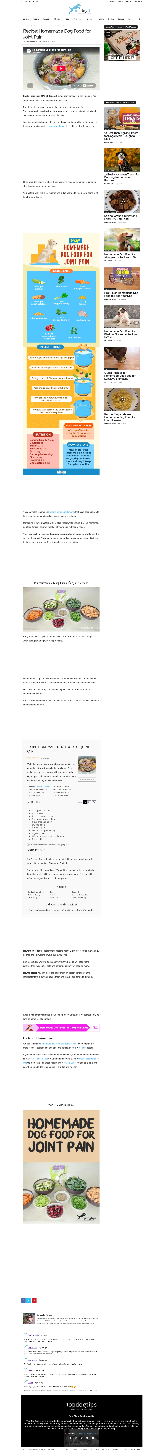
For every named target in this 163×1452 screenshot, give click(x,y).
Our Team (120, 2)
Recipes (46, 19)
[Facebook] (22, 2)
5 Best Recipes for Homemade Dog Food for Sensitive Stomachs (119, 375)
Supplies (77, 19)
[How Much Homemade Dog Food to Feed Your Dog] (122, 278)
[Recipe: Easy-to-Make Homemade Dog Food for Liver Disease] (122, 399)
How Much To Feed (39, 1059)
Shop (130, 19)
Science (26, 19)
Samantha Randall (31, 42)
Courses (121, 19)
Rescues (111, 19)
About (68, 1449)
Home (24, 26)
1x (85, 802)
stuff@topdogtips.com (87, 1433)
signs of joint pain (56, 126)
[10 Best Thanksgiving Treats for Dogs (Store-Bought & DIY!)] (122, 118)
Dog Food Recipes (34, 26)
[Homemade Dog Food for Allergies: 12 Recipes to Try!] (122, 239)
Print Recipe (87, 779)
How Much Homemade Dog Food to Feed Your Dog (121, 294)
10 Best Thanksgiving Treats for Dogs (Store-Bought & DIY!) (121, 135)
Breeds (89, 19)
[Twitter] (33, 2)
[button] (139, 18)
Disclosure (105, 1449)
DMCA (126, 1449)
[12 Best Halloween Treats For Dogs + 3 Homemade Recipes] (122, 160)
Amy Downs (108, 260)
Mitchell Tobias (109, 184)
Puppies (36, 19)
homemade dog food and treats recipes (59, 1044)
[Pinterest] (29, 2)
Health (57, 19)
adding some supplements (62, 512)
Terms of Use (94, 1449)
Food (67, 19)
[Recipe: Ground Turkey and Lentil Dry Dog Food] (122, 201)
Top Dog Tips (32, 1421)
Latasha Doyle (109, 142)
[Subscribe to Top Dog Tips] (122, 45)
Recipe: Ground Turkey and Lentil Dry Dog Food (120, 217)
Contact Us (138, 2)
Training (101, 19)
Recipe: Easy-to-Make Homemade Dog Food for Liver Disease (119, 417)
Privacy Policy (116, 1449)
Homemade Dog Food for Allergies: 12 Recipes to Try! (120, 256)
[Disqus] (61, 1361)
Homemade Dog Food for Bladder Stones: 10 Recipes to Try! (120, 334)
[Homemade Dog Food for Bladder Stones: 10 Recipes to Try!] (122, 316)
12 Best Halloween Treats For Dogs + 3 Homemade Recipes (121, 177)
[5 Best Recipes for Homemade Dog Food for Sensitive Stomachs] (122, 358)
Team (75, 1449)
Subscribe (129, 2)
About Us (112, 2)
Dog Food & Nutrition (111, 369)
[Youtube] (37, 2)
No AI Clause (135, 1449)
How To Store (69, 1063)
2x (89, 802)
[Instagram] (25, 2)
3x (94, 802)
